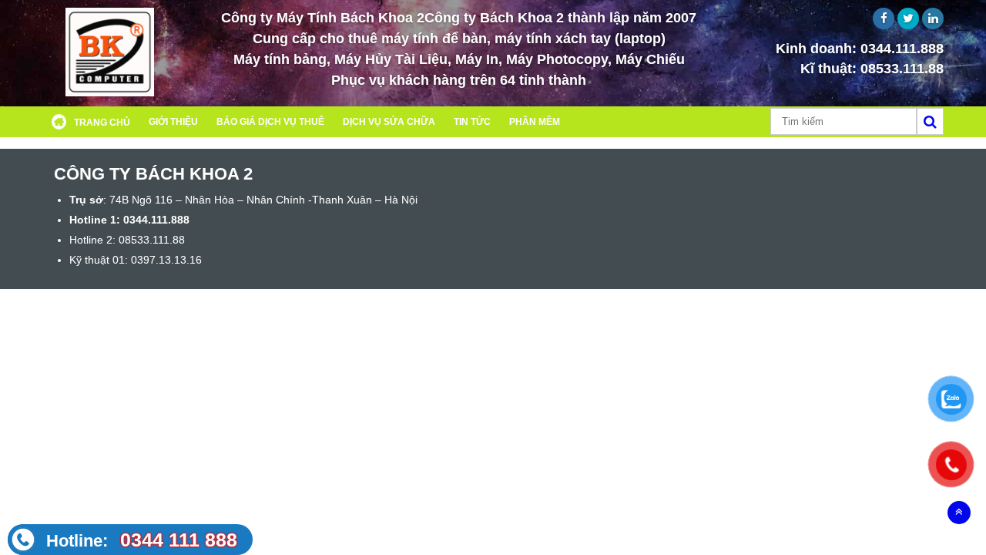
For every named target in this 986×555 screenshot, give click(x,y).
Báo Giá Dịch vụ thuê (270, 121)
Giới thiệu (173, 121)
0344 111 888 (141, 539)
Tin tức (472, 121)
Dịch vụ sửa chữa (389, 121)
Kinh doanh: (860, 48)
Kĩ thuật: (872, 68)
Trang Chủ (102, 122)
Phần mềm (534, 121)
